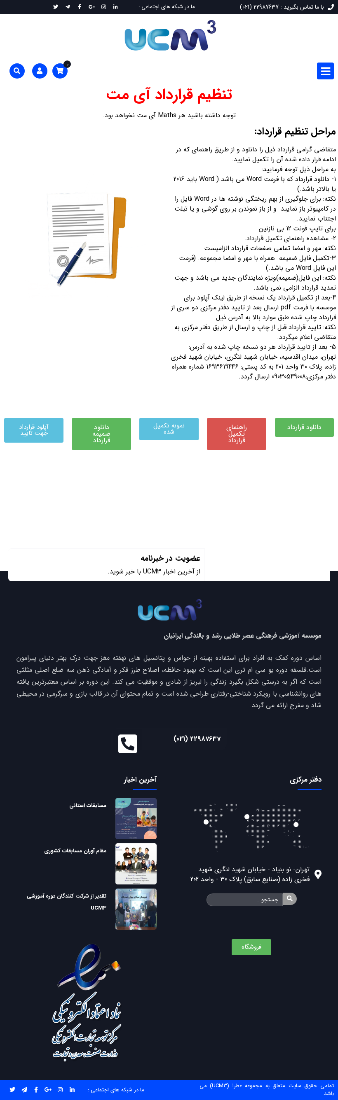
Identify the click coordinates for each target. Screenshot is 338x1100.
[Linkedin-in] (72, 1090)
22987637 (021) (197, 739)
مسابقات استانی (87, 805)
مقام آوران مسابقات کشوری (75, 851)
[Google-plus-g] (48, 1090)
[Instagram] (60, 1090)
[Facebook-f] (36, 1090)
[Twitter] (12, 1090)
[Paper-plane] (24, 1090)
